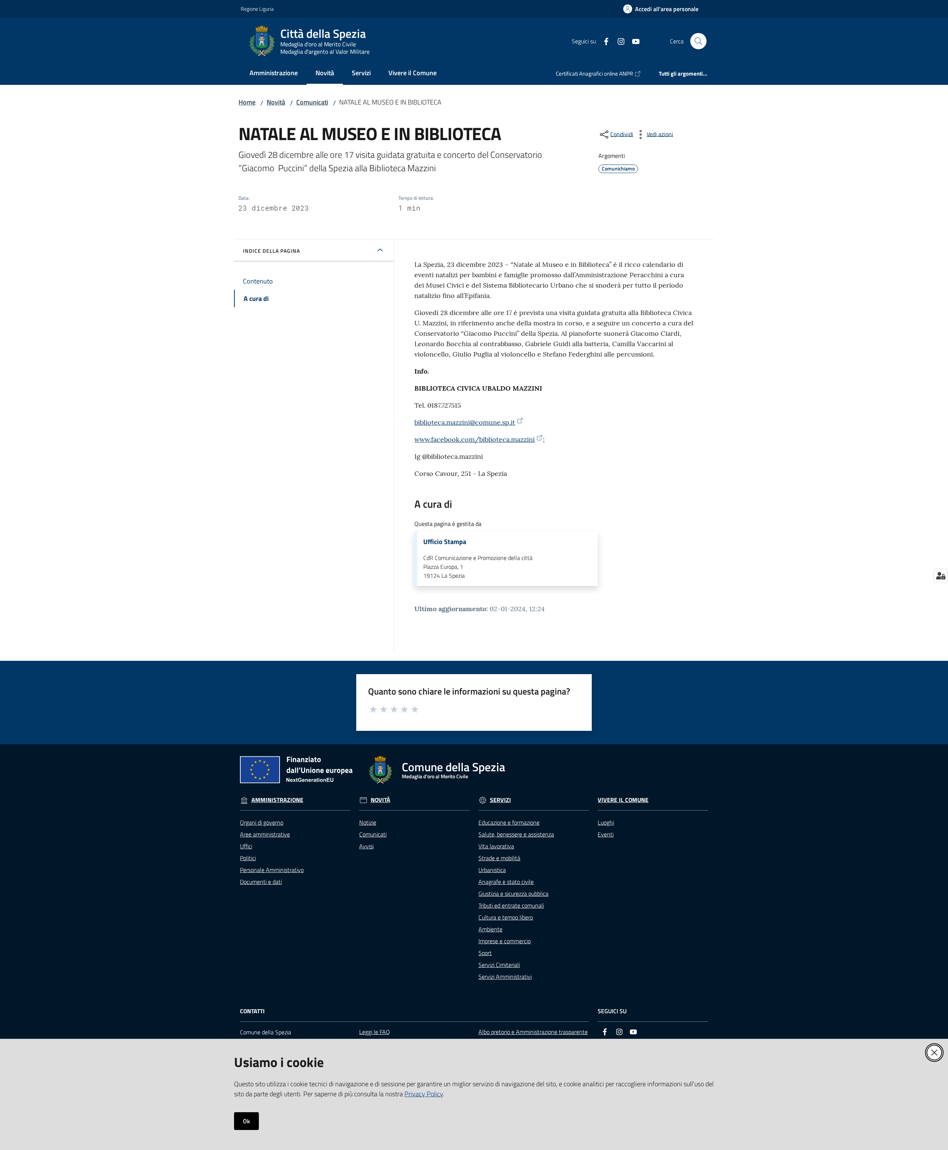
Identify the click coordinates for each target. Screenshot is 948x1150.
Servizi (500, 800)
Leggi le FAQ (374, 1031)
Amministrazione (277, 800)
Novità (276, 102)
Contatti (252, 1011)
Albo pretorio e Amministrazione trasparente (533, 1031)
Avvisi (366, 846)
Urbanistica (492, 869)
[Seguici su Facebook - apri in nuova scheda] (603, 40)
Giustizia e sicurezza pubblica (513, 893)
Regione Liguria (257, 9)
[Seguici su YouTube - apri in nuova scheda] (632, 40)
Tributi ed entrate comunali (511, 905)
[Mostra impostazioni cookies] (941, 575)
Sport (485, 952)
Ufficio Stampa (444, 542)
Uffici (246, 846)
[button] (698, 41)
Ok (246, 1121)
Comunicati (312, 102)
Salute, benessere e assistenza (516, 834)
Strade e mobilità (499, 858)
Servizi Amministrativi (505, 976)
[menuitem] (274, 73)
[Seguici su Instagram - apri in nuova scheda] (618, 40)
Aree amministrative (265, 834)
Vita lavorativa (496, 846)
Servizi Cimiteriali (499, 964)
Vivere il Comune (623, 800)
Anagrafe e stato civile (506, 881)
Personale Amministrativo (272, 869)
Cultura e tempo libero (505, 917)
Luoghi (606, 822)
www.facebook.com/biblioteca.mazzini (474, 439)
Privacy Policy (423, 1094)
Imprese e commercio (504, 941)
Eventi (606, 834)
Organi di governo (261, 822)
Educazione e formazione (509, 822)
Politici (248, 858)
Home (247, 102)
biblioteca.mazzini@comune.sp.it (464, 422)
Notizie (367, 822)
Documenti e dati (261, 881)
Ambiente (490, 929)
